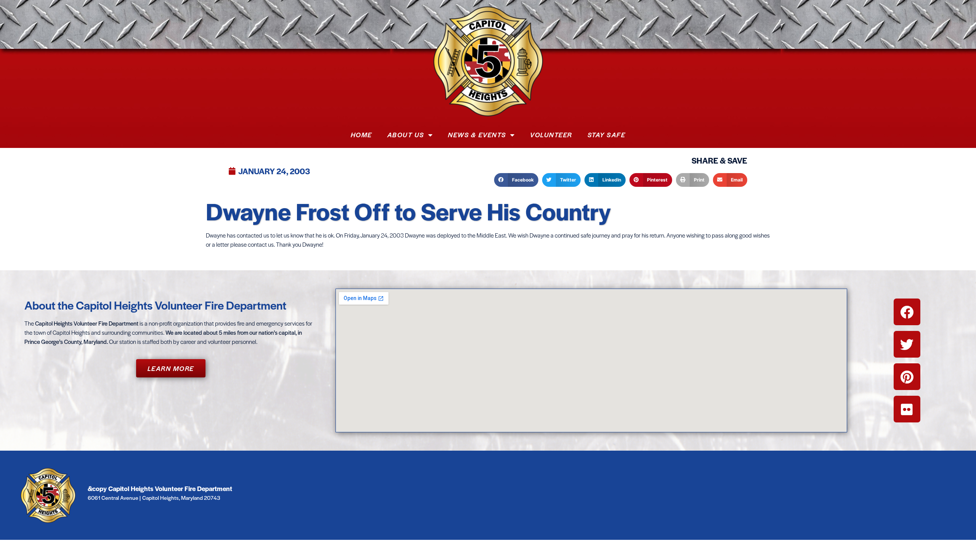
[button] (516, 180)
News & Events (477, 134)
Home (361, 134)
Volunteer (551, 134)
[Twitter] (907, 344)
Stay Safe (607, 134)
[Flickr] (907, 409)
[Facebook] (907, 312)
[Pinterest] (907, 376)
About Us (405, 134)
